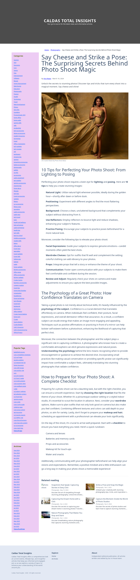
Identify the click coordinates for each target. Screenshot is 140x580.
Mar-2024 (17, 479)
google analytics (19, 360)
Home (47, 50)
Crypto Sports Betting (20, 314)
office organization (19, 144)
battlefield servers (19, 352)
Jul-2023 (16, 508)
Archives (55, 559)
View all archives (19, 529)
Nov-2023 (17, 513)
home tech (17, 317)
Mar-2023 (17, 484)
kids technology (18, 225)
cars (15, 373)
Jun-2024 (16, 474)
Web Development (19, 104)
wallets (16, 170)
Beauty (16, 81)
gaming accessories (20, 183)
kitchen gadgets (18, 277)
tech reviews (17, 149)
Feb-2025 (16, 516)
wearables (17, 251)
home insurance (19, 365)
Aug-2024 (17, 505)
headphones (17, 296)
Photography (55, 50)
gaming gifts (17, 123)
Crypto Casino (18, 280)
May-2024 (17, 492)
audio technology (19, 228)
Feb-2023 (16, 487)
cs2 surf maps (18, 357)
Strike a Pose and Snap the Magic (109, 485)
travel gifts (17, 256)
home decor (17, 188)
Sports (16, 70)
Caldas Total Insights (70, 20)
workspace (17, 154)
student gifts (17, 241)
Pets (15, 73)
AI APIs (16, 173)
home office (17, 118)
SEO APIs (16, 110)
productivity (17, 128)
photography (18, 167)
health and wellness (20, 222)
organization (17, 293)
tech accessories (19, 131)
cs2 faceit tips (18, 397)
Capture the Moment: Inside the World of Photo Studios (112, 500)
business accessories (20, 283)
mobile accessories (19, 238)
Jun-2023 (16, 469)
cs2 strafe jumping (19, 381)
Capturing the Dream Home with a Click (66, 500)
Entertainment (18, 76)
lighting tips (17, 259)
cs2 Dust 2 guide (19, 378)
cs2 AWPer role (18, 418)
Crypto (16, 319)
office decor (17, 246)
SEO (15, 63)
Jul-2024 (16, 511)
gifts (15, 125)
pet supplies (17, 180)
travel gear (17, 249)
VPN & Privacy (18, 332)
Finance (16, 94)
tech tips (16, 194)
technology (17, 139)
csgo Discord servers (20, 420)
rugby (15, 389)
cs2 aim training (19, 376)
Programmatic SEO (19, 115)
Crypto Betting (18, 325)
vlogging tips (17, 157)
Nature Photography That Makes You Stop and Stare (67, 514)
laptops (16, 262)
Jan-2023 (16, 495)
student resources (19, 136)
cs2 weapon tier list (19, 363)
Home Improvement (20, 84)
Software (16, 78)
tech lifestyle (17, 301)
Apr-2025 (16, 519)
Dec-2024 (17, 453)
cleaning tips (17, 186)
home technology (19, 298)
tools (15, 220)
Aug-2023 (17, 466)
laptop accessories (19, 165)
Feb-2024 (16, 503)
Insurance (17, 65)
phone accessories (19, 133)
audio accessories (19, 212)
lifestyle (16, 191)
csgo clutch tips (18, 428)
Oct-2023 (16, 482)
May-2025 (17, 524)
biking (15, 243)
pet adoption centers (20, 394)
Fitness (16, 107)
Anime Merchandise (20, 291)
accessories (17, 175)
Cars (15, 68)
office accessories (19, 275)
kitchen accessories (20, 270)
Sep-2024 (17, 450)
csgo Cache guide (19, 405)
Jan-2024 (16, 458)
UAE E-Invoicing (18, 327)
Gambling (17, 112)
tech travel (17, 217)
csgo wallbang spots (20, 386)
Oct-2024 (16, 500)
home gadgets (18, 267)
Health (16, 97)
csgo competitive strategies (22, 355)
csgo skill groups (19, 368)
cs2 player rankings (20, 391)
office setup (17, 272)
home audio (17, 120)
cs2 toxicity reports (19, 415)
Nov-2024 (17, 461)
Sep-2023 (17, 490)
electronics (17, 309)
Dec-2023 (17, 456)
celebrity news (18, 407)
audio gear (17, 215)
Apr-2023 (16, 498)
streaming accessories (21, 162)
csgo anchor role (19, 370)
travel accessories (19, 196)
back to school (18, 235)
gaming (16, 160)
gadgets (16, 199)
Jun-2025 (16, 526)
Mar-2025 (17, 521)
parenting (17, 209)
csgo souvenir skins (20, 384)
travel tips (17, 288)
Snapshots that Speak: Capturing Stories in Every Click (65, 486)
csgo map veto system (20, 423)
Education (17, 89)
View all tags (18, 431)
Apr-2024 (16, 477)
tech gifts (16, 233)
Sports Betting (18, 322)
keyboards (17, 306)
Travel (16, 102)
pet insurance (18, 412)
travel (15, 141)
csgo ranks (17, 402)
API (15, 152)
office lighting (18, 311)
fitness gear (17, 207)
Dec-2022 (17, 471)
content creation (19, 285)
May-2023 (17, 463)
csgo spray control (19, 410)
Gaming (16, 60)
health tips (17, 230)
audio (15, 264)
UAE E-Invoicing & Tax (20, 330)
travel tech (17, 304)
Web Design (17, 86)
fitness (16, 201)
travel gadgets (18, 254)
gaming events (18, 399)
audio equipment (19, 178)
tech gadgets (18, 146)
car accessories (18, 204)
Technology (17, 99)
